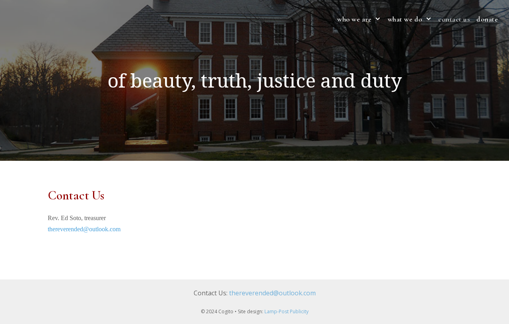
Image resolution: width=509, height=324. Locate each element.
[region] (254, 80)
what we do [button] (405, 19)
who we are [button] (354, 19)
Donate (487, 19)
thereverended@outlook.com (84, 229)
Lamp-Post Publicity (286, 311)
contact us (454, 19)
